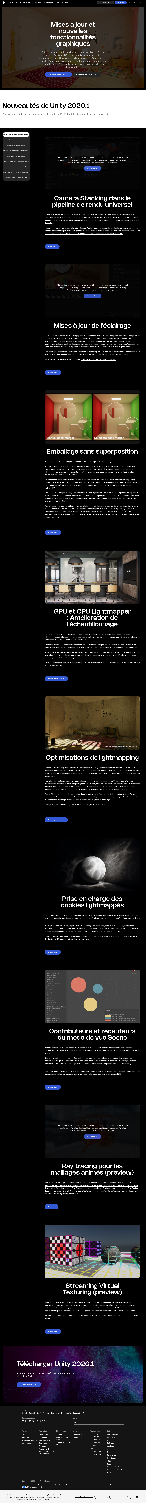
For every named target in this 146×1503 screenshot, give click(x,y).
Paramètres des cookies (84, 1497)
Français (46, 1413)
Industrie (18, 2)
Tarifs (67, 2)
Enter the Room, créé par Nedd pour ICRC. (98, 359)
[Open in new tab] (36, 1440)
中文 (62, 1413)
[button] (105, 2)
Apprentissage (48, 2)
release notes (103, 114)
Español (69, 1413)
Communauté (37, 2)
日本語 (39, 1413)
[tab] (16, 134)
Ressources (27, 2)
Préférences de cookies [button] (34, 1487)
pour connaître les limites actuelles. (108, 233)
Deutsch (32, 1413)
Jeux (11, 2)
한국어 (83, 1413)
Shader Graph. (129, 1311)
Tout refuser (101, 1497)
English (24, 1413)
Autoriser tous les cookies (120, 1497)
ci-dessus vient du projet (62, 804)
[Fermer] (137, 1497)
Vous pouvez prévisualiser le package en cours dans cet (68, 1315)
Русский (76, 1413)
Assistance (59, 2)
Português (55, 1413)
